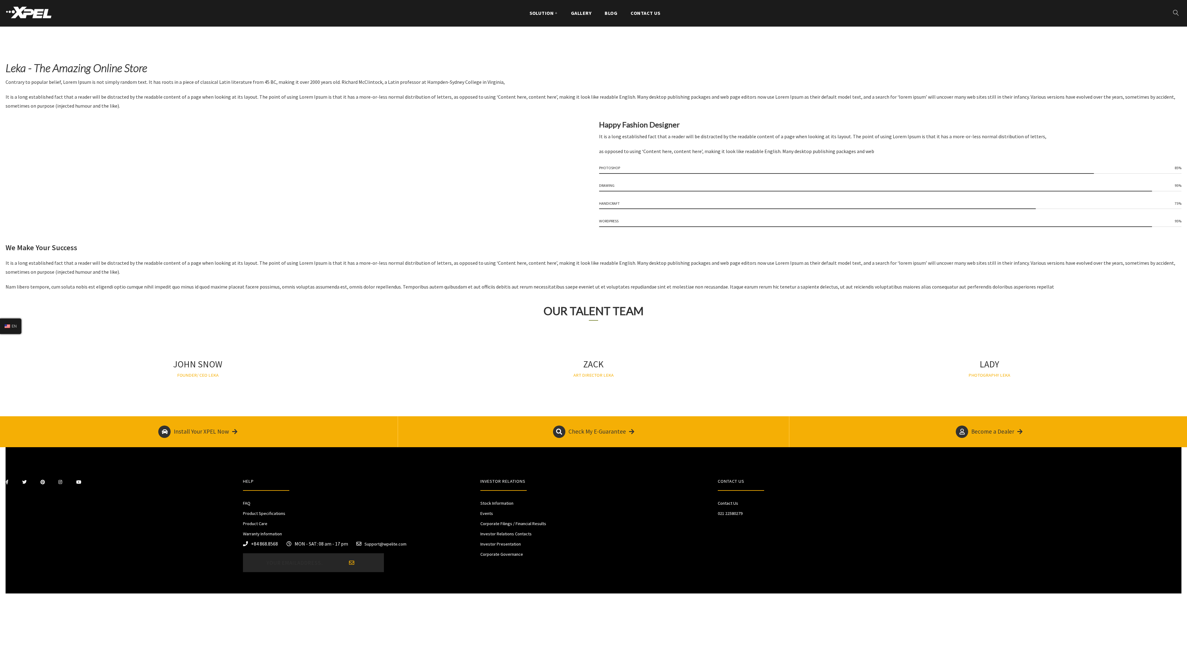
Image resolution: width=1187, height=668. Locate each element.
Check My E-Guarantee (597, 431)
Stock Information (496, 503)
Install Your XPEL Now (201, 431)
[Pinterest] (42, 482)
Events (486, 513)
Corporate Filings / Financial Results (513, 523)
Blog (611, 13)
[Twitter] (24, 482)
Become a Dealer (992, 431)
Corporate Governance (501, 554)
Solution (542, 13)
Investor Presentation (500, 544)
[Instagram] (60, 482)
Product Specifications (264, 513)
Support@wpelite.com (385, 544)
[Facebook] (7, 482)
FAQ (246, 503)
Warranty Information (262, 534)
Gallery (581, 13)
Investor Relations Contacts (506, 534)
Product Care (255, 523)
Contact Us (646, 13)
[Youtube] (78, 482)
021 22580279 (730, 513)
